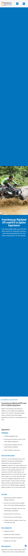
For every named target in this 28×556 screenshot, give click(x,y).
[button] (17, 4)
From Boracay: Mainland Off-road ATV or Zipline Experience (13, 404)
